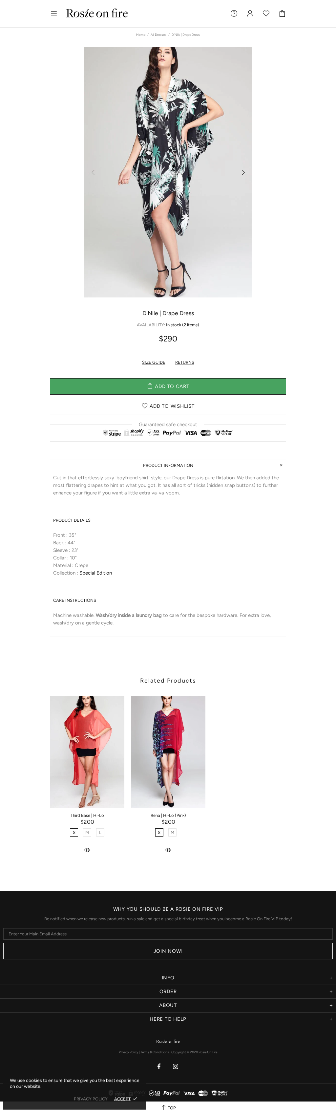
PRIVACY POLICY (91, 1098)
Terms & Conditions (154, 1052)
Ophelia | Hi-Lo (249, 815)
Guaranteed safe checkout (168, 424)
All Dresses (158, 35)
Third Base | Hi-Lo (87, 815)
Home (140, 35)
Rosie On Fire (97, 13)
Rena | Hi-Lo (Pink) (168, 815)
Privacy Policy (128, 1052)
